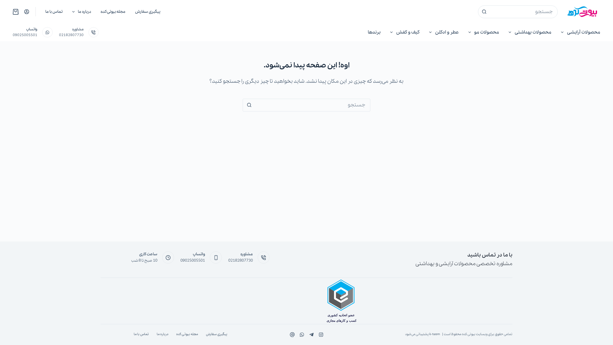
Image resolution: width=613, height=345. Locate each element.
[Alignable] (292, 334)
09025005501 (25, 35)
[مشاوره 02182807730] (93, 32)
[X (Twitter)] (311, 334)
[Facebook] (321, 334)
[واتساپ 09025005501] (47, 32)
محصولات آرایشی (583, 32)
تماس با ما (54, 11)
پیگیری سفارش (147, 11)
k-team (434, 334)
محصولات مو (486, 32)
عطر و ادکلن (447, 32)
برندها (374, 32)
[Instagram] (301, 334)
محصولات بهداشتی (533, 32)
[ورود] (26, 11)
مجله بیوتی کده (113, 11)
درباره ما (84, 11)
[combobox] (523, 11)
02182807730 (71, 35)
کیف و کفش (408, 32)
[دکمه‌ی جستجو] (484, 12)
